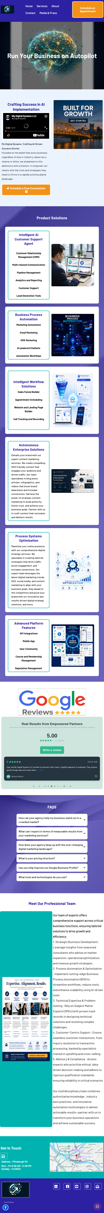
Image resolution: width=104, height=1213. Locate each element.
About (55, 6)
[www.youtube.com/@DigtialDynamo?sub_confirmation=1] (77, 1186)
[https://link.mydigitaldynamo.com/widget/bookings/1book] (72, 645)
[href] (76, 1157)
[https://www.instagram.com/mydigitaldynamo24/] (88, 1186)
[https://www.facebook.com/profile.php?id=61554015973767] (67, 1186)
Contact (30, 13)
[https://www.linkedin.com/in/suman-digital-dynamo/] (57, 1186)
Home (29, 6)
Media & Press (48, 13)
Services (42, 6)
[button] (5, 1207)
